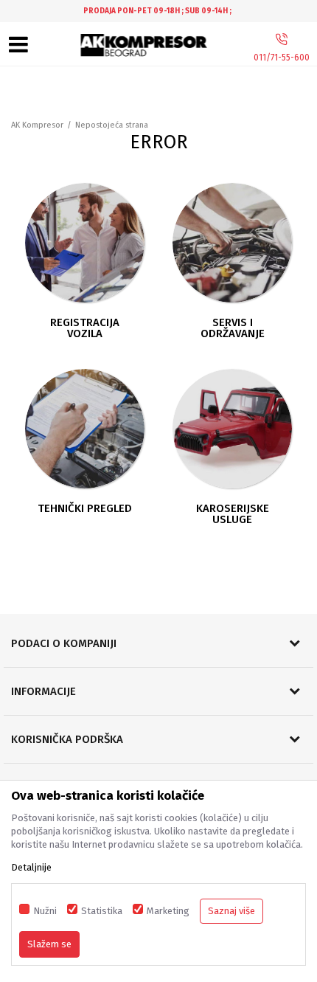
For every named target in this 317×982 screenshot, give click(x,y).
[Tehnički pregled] (84, 428)
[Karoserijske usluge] (232, 428)
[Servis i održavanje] (232, 242)
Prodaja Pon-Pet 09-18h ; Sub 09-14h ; (157, 11)
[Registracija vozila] (84, 242)
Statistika (101, 910)
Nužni (45, 910)
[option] (158, 11)
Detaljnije (31, 867)
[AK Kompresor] (144, 45)
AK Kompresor (37, 125)
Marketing (168, 910)
